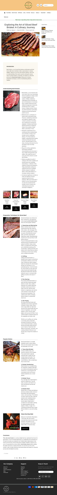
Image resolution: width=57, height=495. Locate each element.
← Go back (5, 453)
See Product (6, 207)
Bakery (37, 12)
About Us (5, 466)
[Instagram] (49, 476)
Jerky (24, 12)
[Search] (51, 5)
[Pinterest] (45, 476)
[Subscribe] (51, 472)
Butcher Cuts (25, 428)
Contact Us (23, 475)
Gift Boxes (20, 12)
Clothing (48, 12)
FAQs (22, 469)
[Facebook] (42, 476)
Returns (22, 468)
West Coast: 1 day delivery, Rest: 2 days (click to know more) (29, 19)
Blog (4, 471)
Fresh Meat (8, 12)
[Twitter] (39, 476)
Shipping (23, 466)
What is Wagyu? (24, 471)
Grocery (32, 12)
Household (43, 12)
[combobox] (48, 5)
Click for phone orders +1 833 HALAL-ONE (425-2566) (28, 478)
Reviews (5, 468)
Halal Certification (7, 469)
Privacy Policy (24, 473)
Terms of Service (24, 472)
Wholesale (6, 17)
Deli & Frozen (14, 12)
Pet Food (28, 12)
